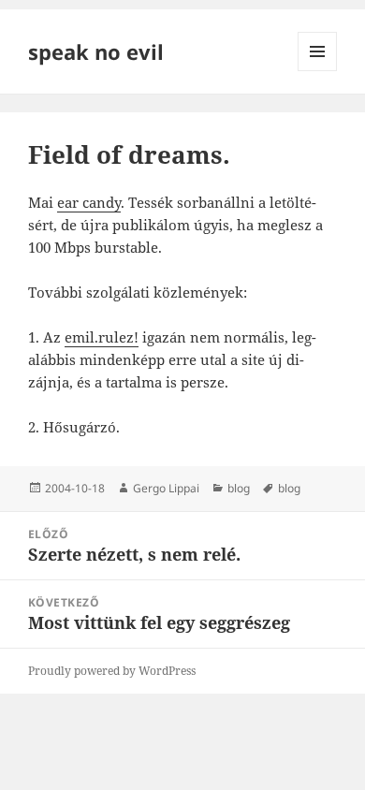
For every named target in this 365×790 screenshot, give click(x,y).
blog (238, 488)
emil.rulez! (102, 337)
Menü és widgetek (318, 70)
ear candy (89, 202)
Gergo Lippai (166, 488)
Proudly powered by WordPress (112, 671)
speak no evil (96, 51)
